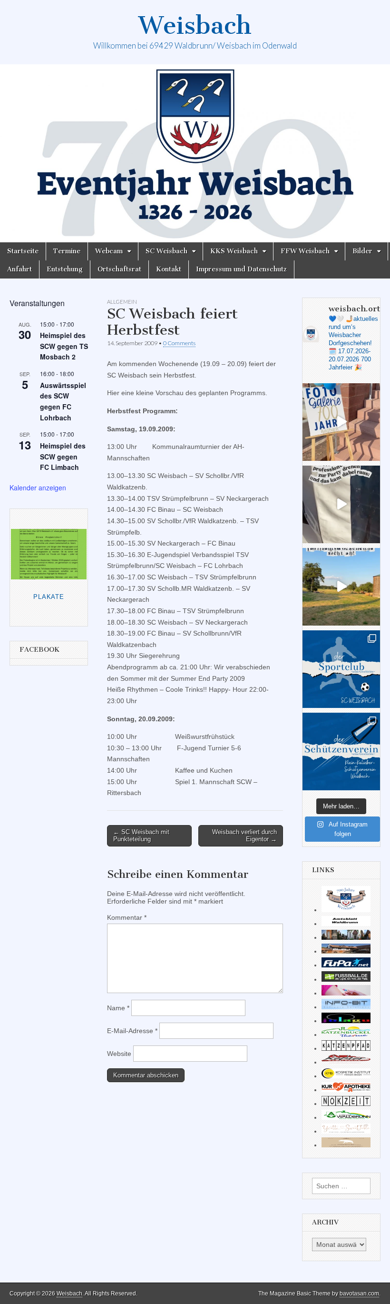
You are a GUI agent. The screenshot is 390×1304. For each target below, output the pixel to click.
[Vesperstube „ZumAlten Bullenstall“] (346, 1145)
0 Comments (179, 343)
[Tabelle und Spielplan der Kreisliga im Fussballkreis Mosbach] (346, 979)
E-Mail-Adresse (132, 1031)
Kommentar (126, 917)
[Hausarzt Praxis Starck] (346, 993)
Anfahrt (19, 269)
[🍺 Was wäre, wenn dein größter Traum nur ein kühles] (341, 587)
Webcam (109, 251)
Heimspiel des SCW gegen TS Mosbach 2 (64, 345)
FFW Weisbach (305, 251)
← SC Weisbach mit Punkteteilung (141, 835)
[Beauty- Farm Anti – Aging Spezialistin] (346, 1076)
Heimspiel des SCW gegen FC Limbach (63, 456)
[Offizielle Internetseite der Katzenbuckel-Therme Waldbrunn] (346, 1034)
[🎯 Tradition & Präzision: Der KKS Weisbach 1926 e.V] (341, 751)
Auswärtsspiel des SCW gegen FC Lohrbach (63, 401)
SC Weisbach (166, 251)
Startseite (23, 251)
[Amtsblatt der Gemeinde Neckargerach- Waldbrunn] (346, 923)
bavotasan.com (359, 1293)
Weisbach (195, 25)
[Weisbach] (195, 153)
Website (119, 1053)
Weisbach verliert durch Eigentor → (244, 835)
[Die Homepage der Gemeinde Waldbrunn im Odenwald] (346, 1117)
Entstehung (65, 269)
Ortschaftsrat (119, 269)
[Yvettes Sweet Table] (346, 1131)
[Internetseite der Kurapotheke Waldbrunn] (346, 1090)
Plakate (48, 596)
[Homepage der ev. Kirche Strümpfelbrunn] (346, 937)
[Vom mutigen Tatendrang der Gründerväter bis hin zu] (341, 669)
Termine (66, 251)
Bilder (362, 251)
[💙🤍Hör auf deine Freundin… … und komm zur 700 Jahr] (341, 504)
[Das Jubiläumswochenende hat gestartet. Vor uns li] (341, 422)
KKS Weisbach (234, 251)
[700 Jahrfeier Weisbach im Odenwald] (346, 910)
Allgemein (122, 302)
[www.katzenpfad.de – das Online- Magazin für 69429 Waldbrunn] (346, 1048)
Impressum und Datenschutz (241, 269)
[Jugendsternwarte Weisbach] (346, 1021)
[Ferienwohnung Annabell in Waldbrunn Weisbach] (346, 951)
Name (118, 1008)
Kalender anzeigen (38, 487)
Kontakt (168, 269)
